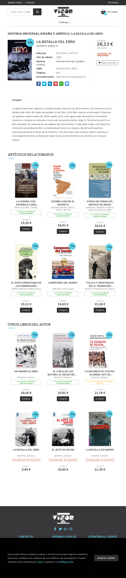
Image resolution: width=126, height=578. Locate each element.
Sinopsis (17, 100)
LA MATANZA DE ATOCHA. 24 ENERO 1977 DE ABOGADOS (100, 373)
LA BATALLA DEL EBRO (26, 449)
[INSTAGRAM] (71, 529)
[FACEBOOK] (55, 529)
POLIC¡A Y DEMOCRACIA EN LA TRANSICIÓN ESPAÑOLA (100, 284)
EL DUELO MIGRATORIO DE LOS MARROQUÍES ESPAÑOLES (26, 284)
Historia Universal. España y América (39, 33)
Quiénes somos (15, 2)
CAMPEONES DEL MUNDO (63, 282)
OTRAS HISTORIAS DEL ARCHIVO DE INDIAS (100, 203)
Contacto (30, 2)
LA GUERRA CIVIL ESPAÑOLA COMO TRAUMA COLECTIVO (26, 203)
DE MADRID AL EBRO (26, 371)
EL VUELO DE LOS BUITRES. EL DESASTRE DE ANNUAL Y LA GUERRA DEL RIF (63, 373)
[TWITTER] (60, 529)
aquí (39, 562)
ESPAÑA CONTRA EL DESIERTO (63, 203)
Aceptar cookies (106, 558)
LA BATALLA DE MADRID (100, 449)
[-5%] (26, 180)
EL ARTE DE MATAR (63, 449)
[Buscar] (37, 11)
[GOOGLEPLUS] (65, 529)
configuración (65, 562)
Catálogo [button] (63, 22)
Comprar (26, 228)
